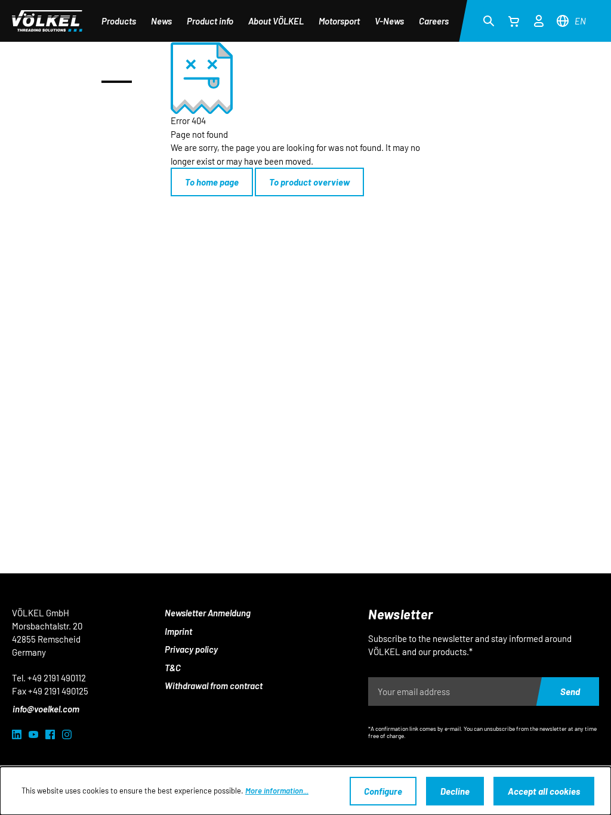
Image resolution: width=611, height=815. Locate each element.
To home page (212, 182)
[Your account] (538, 19)
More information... (276, 790)
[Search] (488, 20)
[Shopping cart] (513, 21)
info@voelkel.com (46, 708)
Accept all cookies (544, 791)
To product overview (309, 182)
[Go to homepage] (47, 21)
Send (570, 691)
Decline (455, 791)
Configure (383, 791)
